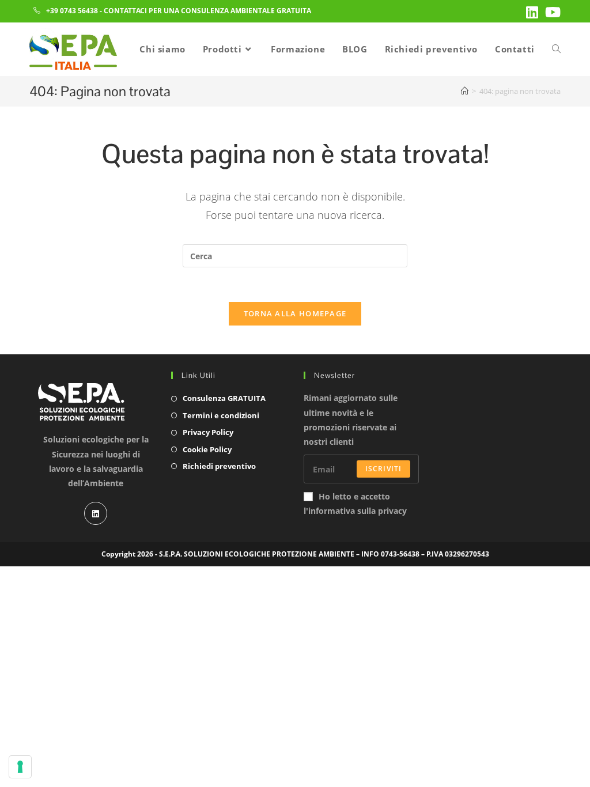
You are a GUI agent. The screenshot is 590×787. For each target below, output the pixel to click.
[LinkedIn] (95, 513)
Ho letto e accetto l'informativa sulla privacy (355, 503)
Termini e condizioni (221, 415)
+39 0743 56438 (72, 11)
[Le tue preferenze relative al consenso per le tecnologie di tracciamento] (20, 767)
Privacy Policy (208, 432)
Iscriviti (383, 469)
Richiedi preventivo (219, 466)
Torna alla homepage (295, 313)
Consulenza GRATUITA (224, 398)
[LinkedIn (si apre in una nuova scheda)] (532, 12)
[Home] (464, 91)
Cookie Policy (207, 449)
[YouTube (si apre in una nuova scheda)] (551, 12)
